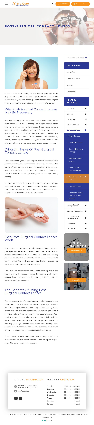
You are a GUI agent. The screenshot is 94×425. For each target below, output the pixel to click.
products (70, 109)
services (70, 114)
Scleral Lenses (74, 136)
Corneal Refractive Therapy (76, 150)
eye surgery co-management (73, 205)
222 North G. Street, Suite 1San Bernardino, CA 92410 (28, 386)
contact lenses (73, 130)
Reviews (70, 85)
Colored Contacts (76, 142)
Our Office (71, 72)
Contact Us (76, 280)
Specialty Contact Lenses (75, 159)
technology (71, 119)
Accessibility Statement (70, 414)
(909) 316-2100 (64, 4)
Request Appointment (81, 4)
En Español (71, 92)
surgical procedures (75, 211)
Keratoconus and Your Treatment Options (76, 195)
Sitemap (84, 414)
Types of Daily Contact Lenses (75, 169)
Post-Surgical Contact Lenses (77, 178)
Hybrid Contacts (75, 186)
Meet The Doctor (73, 79)
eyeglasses (71, 223)
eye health (71, 229)
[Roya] (47, 420)
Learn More (75, 251)
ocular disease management (73, 217)
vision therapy (72, 125)
